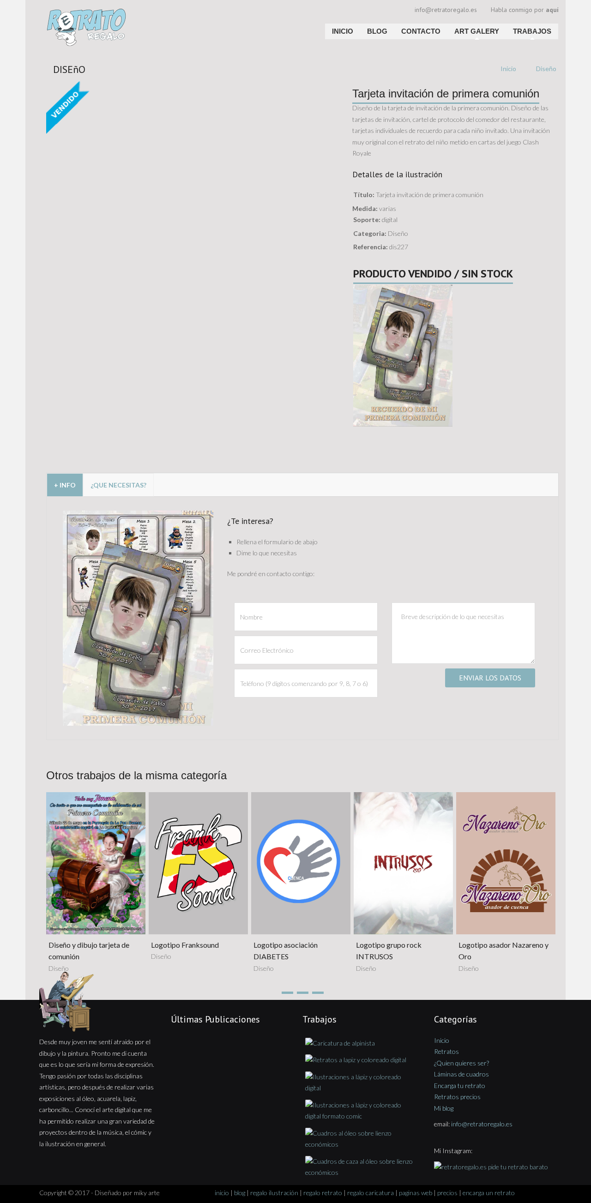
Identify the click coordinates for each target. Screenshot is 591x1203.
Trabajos (532, 31)
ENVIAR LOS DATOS (490, 677)
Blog (377, 31)
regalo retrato (322, 1193)
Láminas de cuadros (461, 1074)
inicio (222, 1193)
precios (447, 1193)
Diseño (546, 68)
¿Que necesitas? (118, 485)
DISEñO (69, 69)
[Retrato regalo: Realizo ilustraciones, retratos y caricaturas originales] (123, 11)
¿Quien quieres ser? (461, 1063)
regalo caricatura (370, 1193)
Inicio (342, 31)
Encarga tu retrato (459, 1085)
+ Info (65, 485)
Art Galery (476, 31)
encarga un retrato (489, 1193)
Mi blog (443, 1108)
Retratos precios (457, 1097)
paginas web (415, 1193)
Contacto (420, 31)
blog (239, 1193)
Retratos (446, 1051)
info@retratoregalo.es (446, 10)
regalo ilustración (274, 1193)
